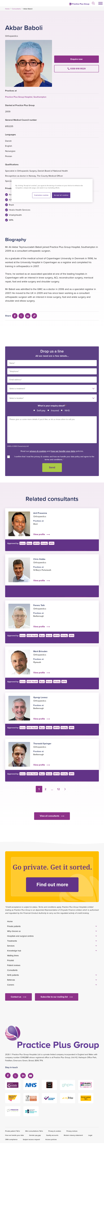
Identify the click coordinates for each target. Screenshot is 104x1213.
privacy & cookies (38, 451)
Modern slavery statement (73, 1135)
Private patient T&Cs (12, 1131)
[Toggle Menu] (100, 3)
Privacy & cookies (54, 1131)
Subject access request (31, 1139)
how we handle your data (63, 451)
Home (7, 9)
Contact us (16, 996)
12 (58, 789)
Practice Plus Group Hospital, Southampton (25, 96)
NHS (67, 410)
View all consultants (49, 815)
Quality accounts (52, 1135)
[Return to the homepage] (79, 4)
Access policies (51, 1139)
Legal (90, 1135)
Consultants (16, 9)
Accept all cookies (61, 195)
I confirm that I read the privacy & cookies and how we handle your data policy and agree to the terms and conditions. (54, 458)
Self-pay (41, 410)
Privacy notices (71, 1131)
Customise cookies (41, 195)
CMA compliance (11, 1139)
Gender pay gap (35, 1135)
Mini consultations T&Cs (34, 1131)
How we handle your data (14, 1135)
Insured (55, 410)
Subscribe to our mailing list (54, 996)
